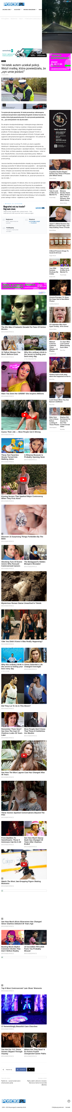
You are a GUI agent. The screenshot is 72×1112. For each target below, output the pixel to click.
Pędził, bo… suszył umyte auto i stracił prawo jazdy (11, 1082)
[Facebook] (69, 1101)
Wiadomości (14, 18)
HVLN (24, 1107)
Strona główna (5, 18)
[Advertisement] (36, 34)
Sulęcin (21, 18)
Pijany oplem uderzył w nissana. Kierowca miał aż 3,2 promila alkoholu (37, 1083)
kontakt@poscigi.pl (34, 221)
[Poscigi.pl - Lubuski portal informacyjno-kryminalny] (14, 4)
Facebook (33, 223)
